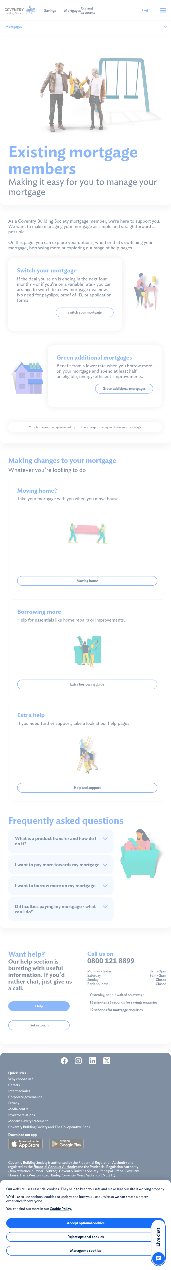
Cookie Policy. (61, 1209)
